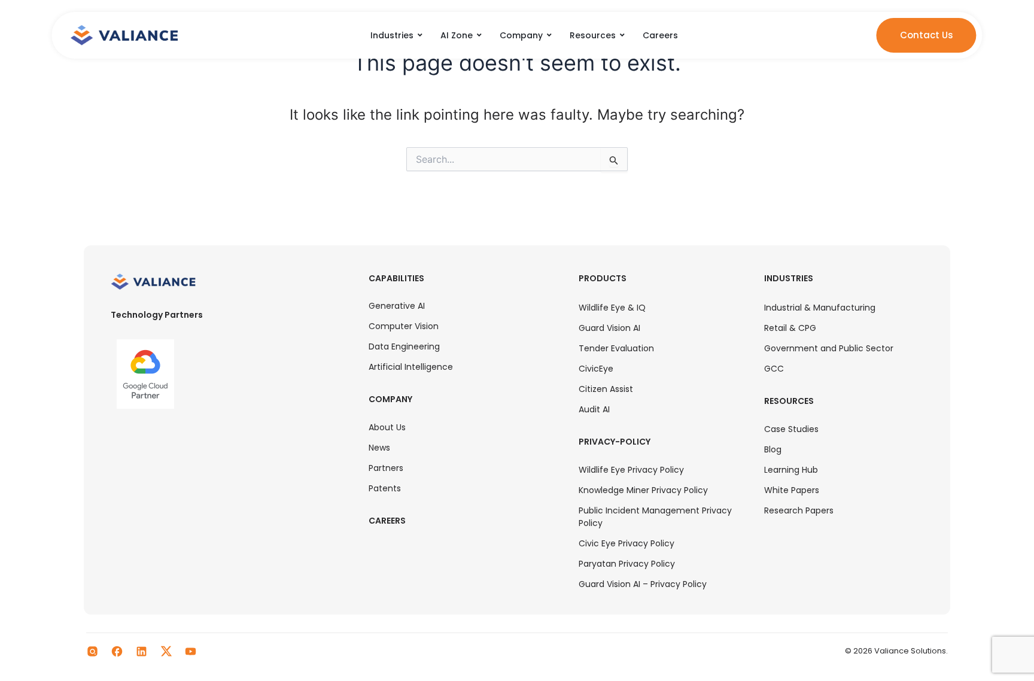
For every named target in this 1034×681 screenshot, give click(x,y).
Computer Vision (404, 326)
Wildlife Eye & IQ (612, 308)
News (379, 448)
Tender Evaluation (616, 348)
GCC (774, 369)
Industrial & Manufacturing (819, 308)
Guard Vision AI (609, 328)
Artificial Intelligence (411, 367)
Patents (385, 488)
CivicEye (596, 369)
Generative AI (397, 306)
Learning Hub (791, 470)
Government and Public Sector (828, 348)
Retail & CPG (790, 328)
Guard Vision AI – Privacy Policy (643, 584)
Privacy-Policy (614, 442)
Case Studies (791, 429)
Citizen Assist (606, 389)
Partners (386, 468)
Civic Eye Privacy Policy (626, 543)
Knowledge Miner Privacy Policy (643, 490)
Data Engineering (404, 346)
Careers (387, 521)
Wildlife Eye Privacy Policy (631, 470)
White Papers (791, 490)
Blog (772, 449)
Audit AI (594, 409)
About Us (387, 427)
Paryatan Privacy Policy (627, 564)
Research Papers (799, 510)
